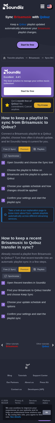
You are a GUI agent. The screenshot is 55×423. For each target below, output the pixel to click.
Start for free (27, 45)
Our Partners (12, 382)
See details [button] (15, 417)
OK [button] (46, 412)
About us (29, 382)
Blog (9, 375)
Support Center (40, 375)
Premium (24, 149)
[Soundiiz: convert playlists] (27, 366)
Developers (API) (36, 389)
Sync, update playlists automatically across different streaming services (28, 216)
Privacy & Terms (19, 401)
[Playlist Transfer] (13, 6)
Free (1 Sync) (9, 149)
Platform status (46, 401)
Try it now (42, 105)
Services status (33, 401)
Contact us (16, 389)
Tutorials (22, 375)
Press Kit (44, 382)
